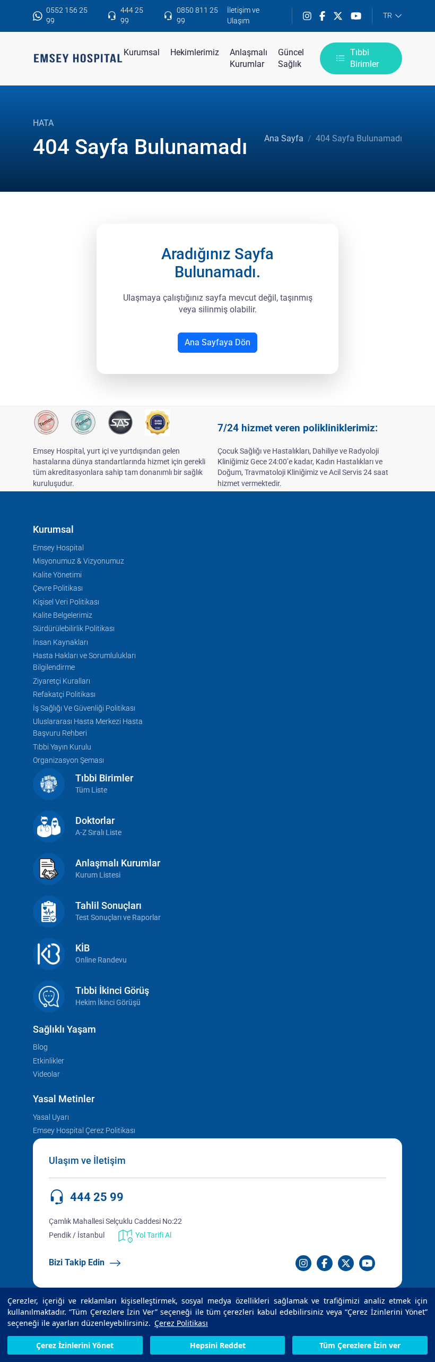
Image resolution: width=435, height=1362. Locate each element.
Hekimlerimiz (194, 52)
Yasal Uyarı (51, 1117)
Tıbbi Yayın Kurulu (62, 747)
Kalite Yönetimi (57, 575)
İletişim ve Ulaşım (243, 15)
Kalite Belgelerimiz (62, 615)
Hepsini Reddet (218, 1345)
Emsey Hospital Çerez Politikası (84, 1130)
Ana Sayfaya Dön (217, 342)
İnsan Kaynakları (60, 642)
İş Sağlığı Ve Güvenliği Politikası (84, 708)
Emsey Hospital (58, 547)
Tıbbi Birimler (364, 58)
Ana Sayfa (283, 138)
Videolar (46, 1074)
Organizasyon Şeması (68, 760)
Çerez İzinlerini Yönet (75, 1345)
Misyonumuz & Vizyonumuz (78, 561)
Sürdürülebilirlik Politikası (74, 628)
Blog (40, 1047)
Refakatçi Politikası (64, 694)
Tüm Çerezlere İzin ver (360, 1345)
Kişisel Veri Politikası (66, 602)
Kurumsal (142, 52)
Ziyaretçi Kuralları (61, 681)
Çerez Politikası (181, 1323)
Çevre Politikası (58, 588)
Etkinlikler (48, 1061)
